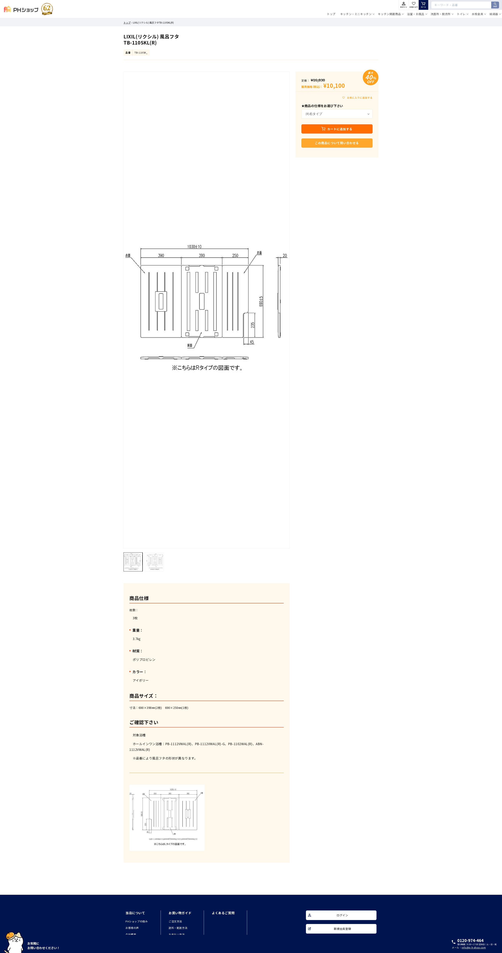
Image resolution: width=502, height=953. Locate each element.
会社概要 (131, 934)
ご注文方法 (175, 921)
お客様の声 (132, 928)
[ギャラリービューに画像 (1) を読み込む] (133, 561)
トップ (127, 22)
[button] (357, 14)
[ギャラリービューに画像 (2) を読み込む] (154, 561)
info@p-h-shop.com (474, 947)
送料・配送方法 (178, 928)
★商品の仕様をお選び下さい (322, 105)
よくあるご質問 (223, 912)
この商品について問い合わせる (337, 143)
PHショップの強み (137, 921)
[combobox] (465, 5)
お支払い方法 (177, 934)
